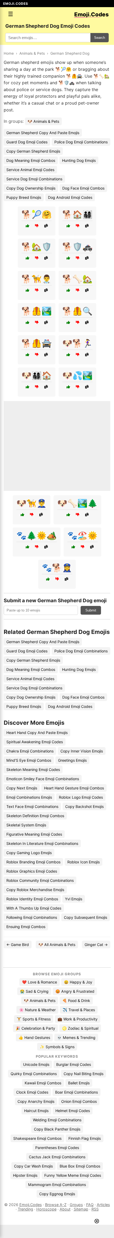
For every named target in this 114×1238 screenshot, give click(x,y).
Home (9, 53)
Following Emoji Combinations (31, 917)
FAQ (90, 1204)
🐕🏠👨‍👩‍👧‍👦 (77, 214)
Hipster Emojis (25, 1175)
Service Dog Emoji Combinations (34, 179)
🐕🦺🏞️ (36, 311)
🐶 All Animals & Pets (56, 944)
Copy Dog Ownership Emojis (30, 188)
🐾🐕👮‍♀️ (57, 567)
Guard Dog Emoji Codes (26, 142)
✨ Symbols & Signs (57, 1046)
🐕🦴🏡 (77, 279)
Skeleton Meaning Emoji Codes (33, 769)
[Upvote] (27, 226)
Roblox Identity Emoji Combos (32, 899)
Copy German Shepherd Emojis (33, 151)
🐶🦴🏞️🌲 (77, 503)
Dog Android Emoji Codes (70, 197)
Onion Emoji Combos (79, 1101)
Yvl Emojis (73, 899)
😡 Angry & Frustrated (74, 991)
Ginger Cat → (96, 944)
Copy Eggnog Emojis (57, 1194)
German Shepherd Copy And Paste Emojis (42, 132)
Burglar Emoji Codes (73, 1064)
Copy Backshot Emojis (84, 806)
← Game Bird (17, 944)
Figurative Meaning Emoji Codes (34, 834)
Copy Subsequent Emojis (85, 917)
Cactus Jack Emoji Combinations (57, 1157)
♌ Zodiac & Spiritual (80, 1028)
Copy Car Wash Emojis (33, 1166)
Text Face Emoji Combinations (32, 806)
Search (99, 38)
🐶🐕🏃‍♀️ (77, 343)
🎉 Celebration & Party (35, 1028)
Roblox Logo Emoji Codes (81, 797)
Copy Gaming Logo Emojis (29, 852)
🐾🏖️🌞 (82, 535)
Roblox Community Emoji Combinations (40, 880)
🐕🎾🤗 (36, 214)
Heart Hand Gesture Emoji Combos (74, 788)
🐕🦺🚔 (36, 343)
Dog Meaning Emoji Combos (30, 160)
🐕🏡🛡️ (36, 246)
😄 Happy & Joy (78, 982)
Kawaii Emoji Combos (43, 1083)
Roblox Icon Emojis (83, 862)
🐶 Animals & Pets (43, 121)
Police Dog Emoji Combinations (81, 142)
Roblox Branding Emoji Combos (33, 862)
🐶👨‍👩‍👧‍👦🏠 (36, 375)
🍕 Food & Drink (76, 1000)
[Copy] (46, 226)
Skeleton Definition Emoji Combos (35, 815)
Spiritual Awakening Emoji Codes (34, 742)
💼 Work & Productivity (78, 1019)
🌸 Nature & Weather (37, 1010)
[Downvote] (36, 226)
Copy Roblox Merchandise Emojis (35, 889)
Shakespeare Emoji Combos (37, 1138)
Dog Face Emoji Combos (83, 188)
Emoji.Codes (30, 1204)
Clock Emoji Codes (32, 1092)
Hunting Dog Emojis (79, 160)
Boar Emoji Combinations (76, 1092)
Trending (25, 1209)
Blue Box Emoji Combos (80, 1166)
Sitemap (81, 1209)
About (65, 1209)
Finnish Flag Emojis (84, 1138)
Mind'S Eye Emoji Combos (28, 760)
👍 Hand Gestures (34, 1037)
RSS (95, 1209)
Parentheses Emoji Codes (57, 1147)
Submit (90, 610)
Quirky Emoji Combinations (34, 1073)
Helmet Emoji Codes (72, 1110)
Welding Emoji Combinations (57, 1120)
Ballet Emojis (79, 1083)
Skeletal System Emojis (26, 825)
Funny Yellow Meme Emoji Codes (72, 1175)
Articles (103, 1204)
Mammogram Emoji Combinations (57, 1184)
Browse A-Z (56, 1204)
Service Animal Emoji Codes (30, 169)
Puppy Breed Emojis (23, 197)
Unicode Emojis (36, 1064)
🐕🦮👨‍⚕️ (36, 279)
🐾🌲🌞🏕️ (36, 535)
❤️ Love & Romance (39, 982)
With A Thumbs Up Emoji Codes (33, 908)
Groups (76, 1204)
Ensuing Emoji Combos (25, 926)
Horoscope (46, 1209)
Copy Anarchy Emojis (35, 1101)
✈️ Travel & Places (79, 1010)
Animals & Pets (32, 53)
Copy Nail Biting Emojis (83, 1073)
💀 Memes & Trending (76, 1037)
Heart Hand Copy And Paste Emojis (37, 732)
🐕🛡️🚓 (77, 246)
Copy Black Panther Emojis (57, 1129)
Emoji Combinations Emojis (29, 797)
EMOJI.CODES (15, 4)
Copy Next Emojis (21, 788)
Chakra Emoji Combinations (30, 751)
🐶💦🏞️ (77, 375)
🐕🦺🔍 (77, 311)
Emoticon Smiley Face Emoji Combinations (42, 778)
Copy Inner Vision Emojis (81, 751)
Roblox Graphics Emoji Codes (31, 871)
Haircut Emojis (36, 1110)
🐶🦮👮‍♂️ (31, 503)
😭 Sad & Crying (34, 991)
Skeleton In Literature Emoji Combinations (42, 843)
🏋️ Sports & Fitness (34, 1019)
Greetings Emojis (72, 760)
